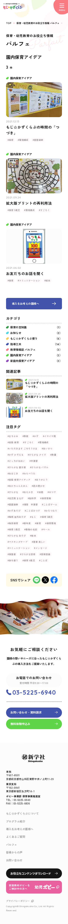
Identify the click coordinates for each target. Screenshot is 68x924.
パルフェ (11, 844)
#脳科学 (32, 498)
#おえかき (27, 492)
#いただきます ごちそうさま (23, 448)
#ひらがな (13, 492)
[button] (60, 7)
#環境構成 (43, 442)
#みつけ (52, 492)
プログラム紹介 (15, 821)
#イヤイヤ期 (49, 436)
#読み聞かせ (38, 485)
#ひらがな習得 (28, 554)
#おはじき (13, 473)
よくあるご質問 (15, 837)
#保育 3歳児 (14, 529)
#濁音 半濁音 (30, 504)
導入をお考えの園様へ (19, 829)
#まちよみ (13, 436)
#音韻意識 (45, 554)
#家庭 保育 (13, 442)
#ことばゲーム (49, 504)
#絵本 (33, 535)
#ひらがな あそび (17, 535)
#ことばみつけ (32, 510)
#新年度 (26, 523)
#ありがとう (41, 479)
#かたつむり (50, 510)
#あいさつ (47, 448)
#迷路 (40, 492)
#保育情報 (45, 498)
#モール (46, 529)
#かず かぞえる (16, 454)
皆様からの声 (14, 852)
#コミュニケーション (19, 547)
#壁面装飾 (13, 504)
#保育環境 (50, 523)
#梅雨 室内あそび (17, 516)
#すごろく (28, 442)
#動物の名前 (30, 529)
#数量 (53, 454)
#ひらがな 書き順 (17, 467)
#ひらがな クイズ (37, 454)
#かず (36, 436)
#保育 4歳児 (28, 560)
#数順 (25, 436)
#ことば (43, 560)
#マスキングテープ (18, 541)
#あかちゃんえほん (18, 485)
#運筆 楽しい (39, 541)
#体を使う (13, 560)
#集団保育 (13, 523)
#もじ (33, 516)
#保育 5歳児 (46, 516)
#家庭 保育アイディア (19, 479)
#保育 (38, 523)
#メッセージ (40, 547)
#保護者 (12, 554)
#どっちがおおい (16, 460)
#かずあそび (14, 510)
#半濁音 (33, 460)
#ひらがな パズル (39, 467)
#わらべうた (29, 473)
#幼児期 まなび (16, 498)
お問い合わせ (14, 860)
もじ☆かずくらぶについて (22, 813)
